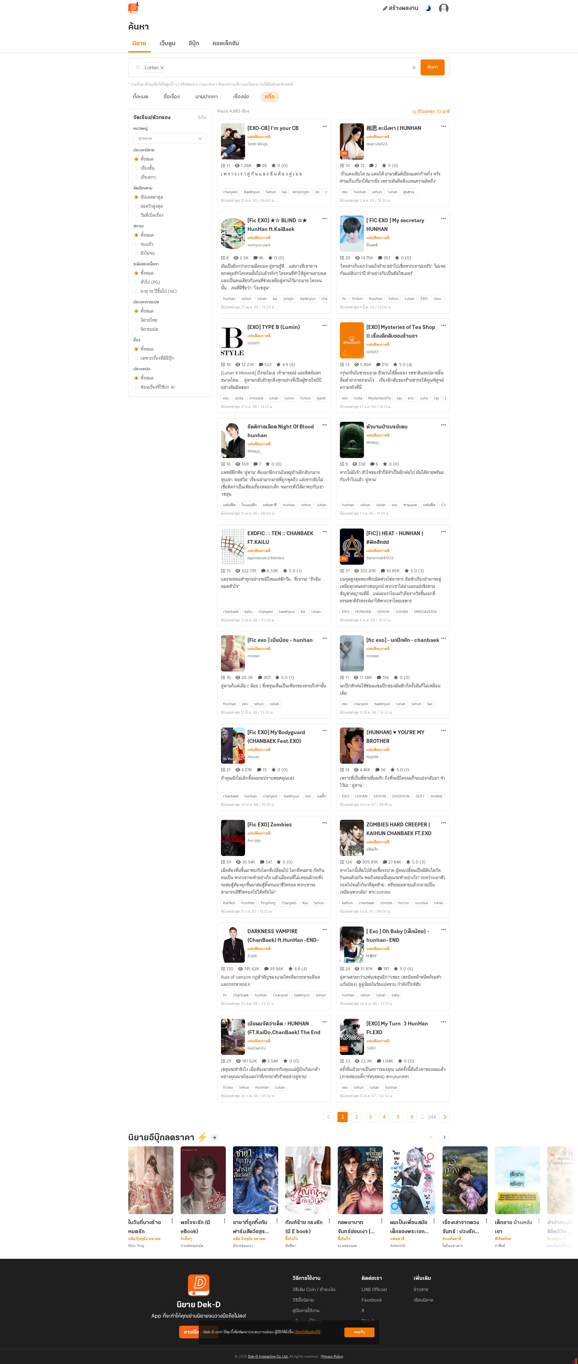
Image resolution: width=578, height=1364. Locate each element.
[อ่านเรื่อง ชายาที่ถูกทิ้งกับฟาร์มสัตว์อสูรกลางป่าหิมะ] (255, 1180)
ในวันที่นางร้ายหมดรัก (144, 1227)
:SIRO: (371, 1048)
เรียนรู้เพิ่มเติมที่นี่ (307, 1332)
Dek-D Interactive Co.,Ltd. (268, 1357)
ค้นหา (432, 67)
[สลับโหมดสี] (428, 8)
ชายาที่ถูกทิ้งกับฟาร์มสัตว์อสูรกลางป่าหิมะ (250, 1227)
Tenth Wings (257, 144)
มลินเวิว (372, 849)
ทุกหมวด (145, 138)
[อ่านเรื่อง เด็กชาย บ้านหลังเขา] (517, 1180)
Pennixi (253, 756)
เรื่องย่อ (241, 97)
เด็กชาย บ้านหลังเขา (513, 1227)
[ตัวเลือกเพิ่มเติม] (324, 127)
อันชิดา (291, 1245)
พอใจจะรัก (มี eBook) (195, 1227)
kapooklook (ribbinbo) (265, 557)
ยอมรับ (359, 1332)
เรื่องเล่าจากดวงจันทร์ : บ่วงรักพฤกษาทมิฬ (461, 1227)
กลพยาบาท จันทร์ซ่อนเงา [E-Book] (357, 1227)
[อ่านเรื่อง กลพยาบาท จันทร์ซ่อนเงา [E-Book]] (360, 1180)
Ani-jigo (254, 840)
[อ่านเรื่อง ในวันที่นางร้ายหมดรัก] (150, 1180)
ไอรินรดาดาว (453, 1245)
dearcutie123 (376, 144)
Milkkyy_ (254, 451)
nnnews (253, 655)
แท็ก (270, 97)
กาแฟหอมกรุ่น (192, 1245)
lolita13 (253, 342)
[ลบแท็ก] (161, 66)
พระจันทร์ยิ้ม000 (560, 1245)
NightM (372, 756)
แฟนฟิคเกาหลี (259, 136)
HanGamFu (256, 1048)
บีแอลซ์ (372, 245)
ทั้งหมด (140, 97)
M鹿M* (372, 955)
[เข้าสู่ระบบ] (444, 8)
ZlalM (252, 955)
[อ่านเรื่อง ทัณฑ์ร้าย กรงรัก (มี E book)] (308, 1180)
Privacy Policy (332, 1357)
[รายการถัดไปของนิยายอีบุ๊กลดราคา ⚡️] (444, 1137)
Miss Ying (136, 1245)
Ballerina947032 (379, 557)
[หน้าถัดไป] (445, 1117)
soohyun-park (258, 245)
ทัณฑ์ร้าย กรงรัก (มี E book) (303, 1227)
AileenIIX (398, 1245)
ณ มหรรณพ (347, 1245)
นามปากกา (206, 97)
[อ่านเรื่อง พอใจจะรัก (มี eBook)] (203, 1180)
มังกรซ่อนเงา (243, 1245)
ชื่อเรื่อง (172, 97)
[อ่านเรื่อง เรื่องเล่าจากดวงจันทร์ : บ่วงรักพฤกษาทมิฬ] (465, 1180)
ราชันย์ (500, 1245)
